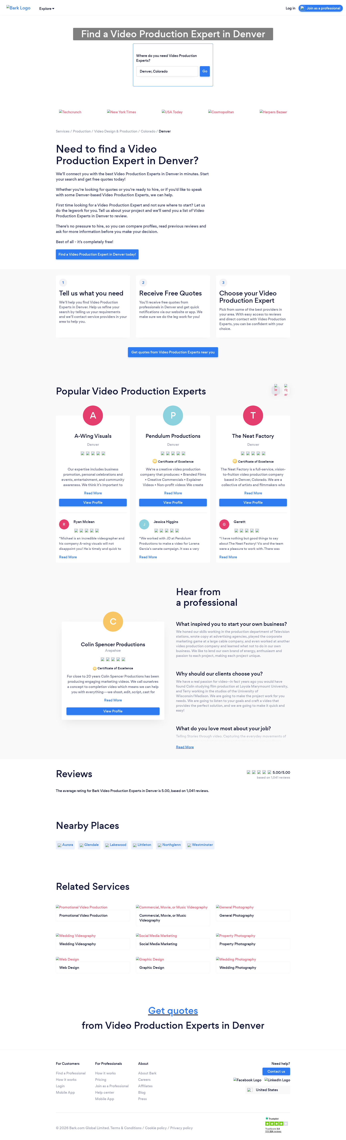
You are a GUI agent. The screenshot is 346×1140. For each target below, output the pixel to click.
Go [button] (204, 71)
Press (142, 1099)
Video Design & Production (115, 131)
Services (62, 131)
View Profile (93, 502)
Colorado (148, 131)
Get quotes (173, 1010)
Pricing (100, 1079)
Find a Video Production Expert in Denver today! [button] (97, 254)
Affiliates (145, 1086)
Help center (104, 1092)
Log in (290, 8)
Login (60, 1086)
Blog (142, 1092)
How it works (66, 1079)
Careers (144, 1079)
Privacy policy (181, 1128)
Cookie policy (156, 1128)
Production (82, 131)
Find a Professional (70, 1073)
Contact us (276, 1071)
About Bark (147, 1073)
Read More (185, 747)
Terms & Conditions (126, 1128)
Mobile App (65, 1092)
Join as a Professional (112, 1086)
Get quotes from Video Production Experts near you (173, 352)
